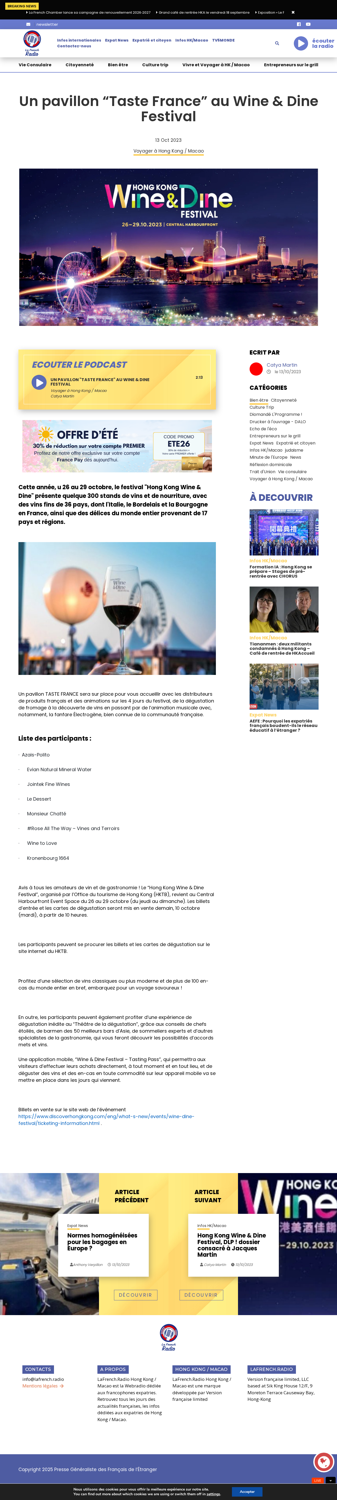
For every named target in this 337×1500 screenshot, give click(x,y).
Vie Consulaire (35, 65)
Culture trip (155, 65)
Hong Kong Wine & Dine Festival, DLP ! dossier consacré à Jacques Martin (231, 1245)
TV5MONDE (223, 40)
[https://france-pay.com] (117, 445)
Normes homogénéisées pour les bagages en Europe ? (102, 1242)
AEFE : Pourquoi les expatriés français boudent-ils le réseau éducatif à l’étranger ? (284, 725)
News (295, 457)
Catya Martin (282, 365)
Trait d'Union (262, 472)
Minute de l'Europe (269, 457)
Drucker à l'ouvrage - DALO (278, 422)
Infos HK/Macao (191, 40)
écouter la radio (323, 43)
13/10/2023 (120, 1264)
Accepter (247, 1491)
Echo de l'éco (263, 429)
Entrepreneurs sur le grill (291, 65)
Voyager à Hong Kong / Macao (79, 390)
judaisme (294, 450)
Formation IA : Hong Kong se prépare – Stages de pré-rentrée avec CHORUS (281, 571)
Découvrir (136, 1295)
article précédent (132, 1196)
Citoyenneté (80, 65)
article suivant (208, 1196)
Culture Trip (262, 407)
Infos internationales (79, 40)
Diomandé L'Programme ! (276, 414)
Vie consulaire (292, 472)
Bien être (118, 65)
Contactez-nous (74, 46)
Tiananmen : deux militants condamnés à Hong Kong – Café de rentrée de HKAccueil (282, 648)
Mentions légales (40, 1386)
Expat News (116, 40)
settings (213, 1494)
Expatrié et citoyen (151, 40)
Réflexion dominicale (271, 465)
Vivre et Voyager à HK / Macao (216, 65)
